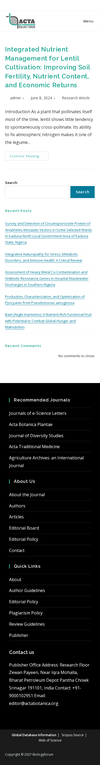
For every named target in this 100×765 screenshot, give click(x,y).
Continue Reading (29, 157)
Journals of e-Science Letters (37, 413)
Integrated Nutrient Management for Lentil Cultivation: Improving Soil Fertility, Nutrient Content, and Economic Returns (47, 67)
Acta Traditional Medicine (34, 446)
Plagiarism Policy (26, 613)
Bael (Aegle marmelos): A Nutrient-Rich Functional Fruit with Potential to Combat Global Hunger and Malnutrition (48, 320)
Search (11, 182)
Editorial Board (24, 528)
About (15, 579)
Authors (17, 506)
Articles (16, 517)
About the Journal (27, 495)
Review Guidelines (27, 624)
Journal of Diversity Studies (36, 436)
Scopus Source (73, 735)
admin (15, 97)
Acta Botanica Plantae (31, 424)
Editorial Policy (23, 539)
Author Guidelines (27, 590)
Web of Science (50, 740)
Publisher (18, 635)
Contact (17, 550)
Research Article (76, 97)
